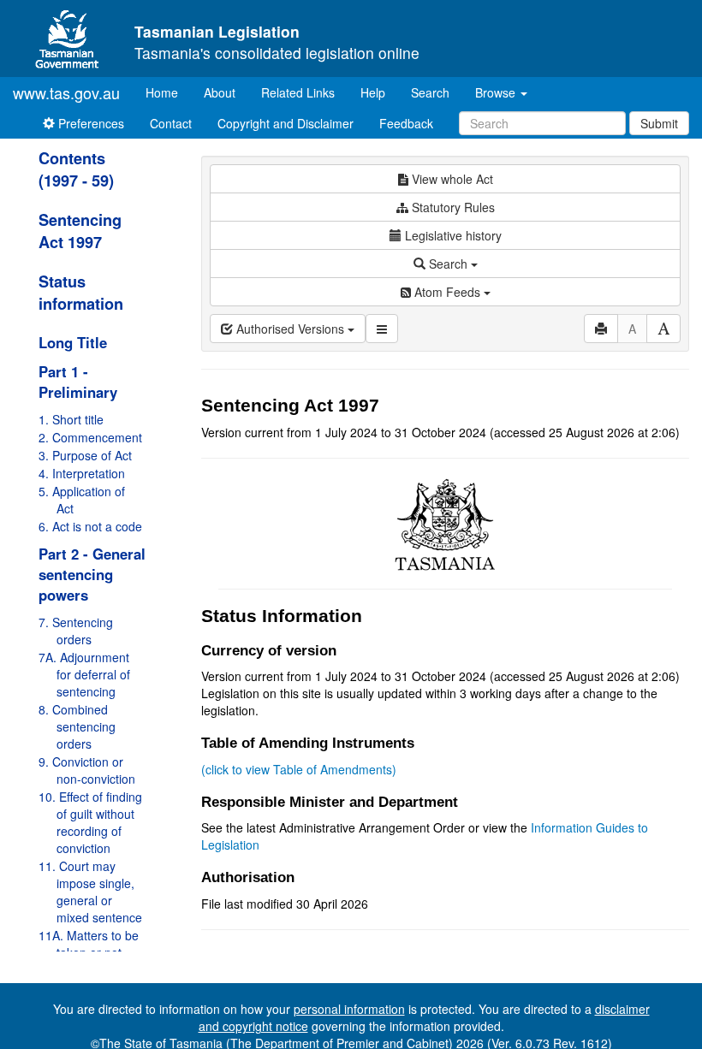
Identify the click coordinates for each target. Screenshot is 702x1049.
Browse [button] (497, 92)
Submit (659, 123)
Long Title (73, 342)
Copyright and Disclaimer (285, 123)
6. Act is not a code (90, 526)
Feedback (406, 123)
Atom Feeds (447, 291)
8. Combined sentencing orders (77, 726)
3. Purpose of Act (85, 455)
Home (168, 92)
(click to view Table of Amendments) (298, 769)
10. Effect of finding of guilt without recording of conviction (90, 822)
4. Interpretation (82, 473)
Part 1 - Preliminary (78, 381)
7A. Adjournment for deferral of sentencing (84, 674)
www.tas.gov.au (66, 92)
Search (430, 92)
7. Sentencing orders (76, 630)
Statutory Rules (451, 207)
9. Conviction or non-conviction (87, 770)
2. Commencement (90, 437)
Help (372, 92)
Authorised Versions (290, 328)
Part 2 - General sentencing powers (92, 574)
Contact (171, 123)
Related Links (298, 92)
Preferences (89, 123)
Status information (81, 292)
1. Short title (71, 419)
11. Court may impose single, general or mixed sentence (90, 891)
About (219, 92)
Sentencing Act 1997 (80, 231)
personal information (349, 1008)
